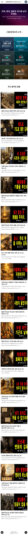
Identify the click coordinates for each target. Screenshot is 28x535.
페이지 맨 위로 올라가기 (26, 532)
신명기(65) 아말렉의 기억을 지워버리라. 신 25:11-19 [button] (14, 276)
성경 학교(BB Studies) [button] (14, 14)
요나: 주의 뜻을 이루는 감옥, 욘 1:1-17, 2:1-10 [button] (14, 247)
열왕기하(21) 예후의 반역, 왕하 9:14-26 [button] (14, 104)
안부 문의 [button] (7, 72)
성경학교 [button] (21, 72)
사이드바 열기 (2, 2)
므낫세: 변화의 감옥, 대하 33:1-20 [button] (14, 449)
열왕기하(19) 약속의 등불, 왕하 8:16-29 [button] (14, 218)
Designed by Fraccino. (14, 533)
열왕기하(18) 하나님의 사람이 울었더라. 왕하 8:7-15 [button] (14, 306)
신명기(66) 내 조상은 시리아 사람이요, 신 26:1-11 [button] (14, 160)
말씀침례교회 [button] (7, 44)
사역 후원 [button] (7, 58)
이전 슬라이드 (2, 23)
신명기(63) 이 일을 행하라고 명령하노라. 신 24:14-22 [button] (14, 477)
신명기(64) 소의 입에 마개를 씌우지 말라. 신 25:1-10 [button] (14, 391)
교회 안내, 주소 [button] (21, 44)
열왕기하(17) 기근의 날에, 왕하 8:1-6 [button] (14, 334)
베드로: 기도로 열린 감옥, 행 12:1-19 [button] (14, 132)
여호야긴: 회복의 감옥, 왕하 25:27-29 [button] (14, 362)
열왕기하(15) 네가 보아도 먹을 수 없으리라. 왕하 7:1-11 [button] (14, 420)
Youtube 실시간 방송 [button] (21, 58)
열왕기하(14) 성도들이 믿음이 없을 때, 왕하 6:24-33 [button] (14, 507)
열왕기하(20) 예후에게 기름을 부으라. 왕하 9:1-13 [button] (14, 190)
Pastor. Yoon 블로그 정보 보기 (26, 2)
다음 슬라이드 (26, 23)
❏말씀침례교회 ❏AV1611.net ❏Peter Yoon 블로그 (2, 532)
